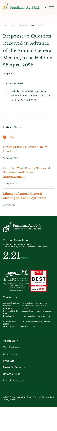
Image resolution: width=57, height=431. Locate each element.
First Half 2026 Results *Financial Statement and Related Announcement (26, 172)
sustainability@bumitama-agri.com (37, 311)
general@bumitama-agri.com (34, 303)
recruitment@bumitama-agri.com (36, 316)
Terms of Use (47, 397)
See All (12, 137)
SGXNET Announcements (34, 25)
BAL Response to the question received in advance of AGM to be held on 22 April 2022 (30, 96)
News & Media (16, 25)
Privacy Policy (9, 399)
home (5, 25)
